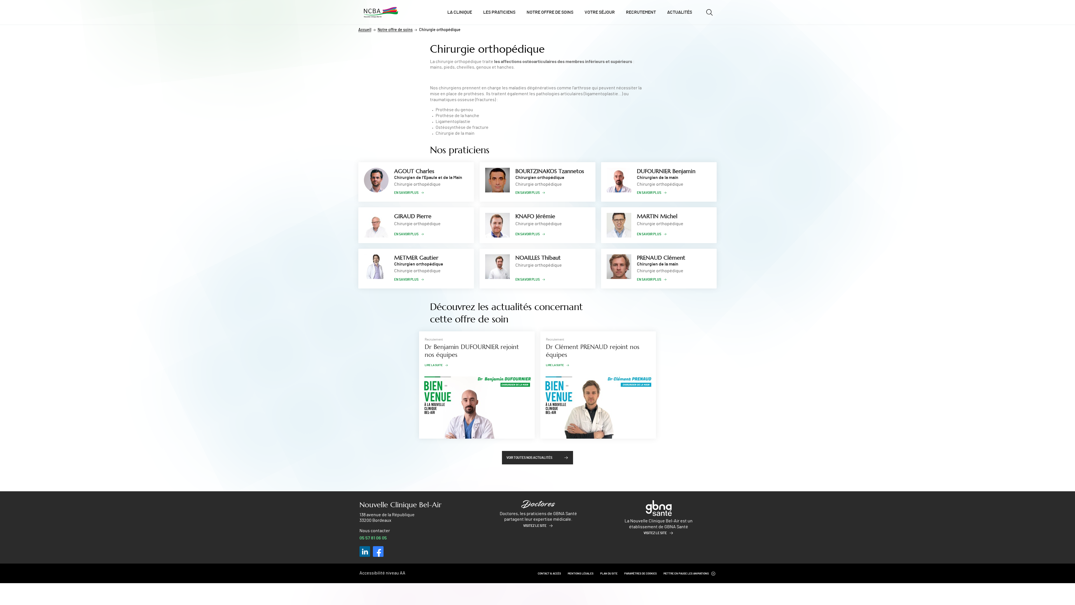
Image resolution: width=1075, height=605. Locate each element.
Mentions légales (580, 573)
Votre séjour (600, 12)
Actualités (679, 12)
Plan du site (609, 573)
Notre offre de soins (550, 12)
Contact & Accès (549, 573)
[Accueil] (381, 12)
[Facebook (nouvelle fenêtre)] (378, 551)
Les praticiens (499, 12)
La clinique (459, 12)
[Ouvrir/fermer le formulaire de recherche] (709, 12)
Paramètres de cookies (640, 573)
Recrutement (641, 12)
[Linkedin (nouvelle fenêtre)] (364, 551)
